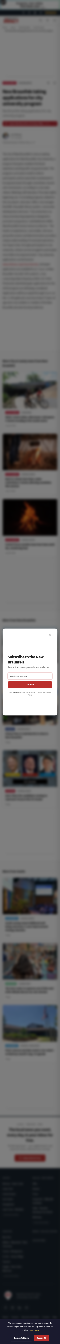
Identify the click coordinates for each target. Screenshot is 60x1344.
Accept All (41, 1338)
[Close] (49, 635)
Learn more (34, 1330)
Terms (40, 692)
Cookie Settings (21, 1338)
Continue (30, 684)
